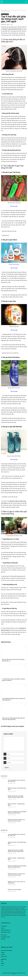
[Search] (25, 2)
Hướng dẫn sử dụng (5, 937)
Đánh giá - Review (5, 14)
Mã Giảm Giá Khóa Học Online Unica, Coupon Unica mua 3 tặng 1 (16, 820)
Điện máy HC (4, 956)
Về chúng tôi (4, 926)
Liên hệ (2, 928)
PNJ (2, 961)
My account (4, 934)
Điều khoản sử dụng (5, 932)
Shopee (3, 952)
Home (2, 10)
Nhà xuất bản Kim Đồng (6, 950)
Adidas (2, 963)
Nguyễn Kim (3, 959)
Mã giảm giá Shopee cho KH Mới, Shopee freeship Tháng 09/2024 (15, 796)
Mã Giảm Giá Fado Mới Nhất (14, 889)
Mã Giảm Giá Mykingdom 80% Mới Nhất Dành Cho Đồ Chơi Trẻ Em (17, 812)
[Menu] (1, 2)
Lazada (2, 954)
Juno (2, 965)
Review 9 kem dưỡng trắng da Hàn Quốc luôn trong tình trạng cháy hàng (13, 718)
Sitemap (3, 939)
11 (15, 799)
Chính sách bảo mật (5, 930)
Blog (6, 10)
